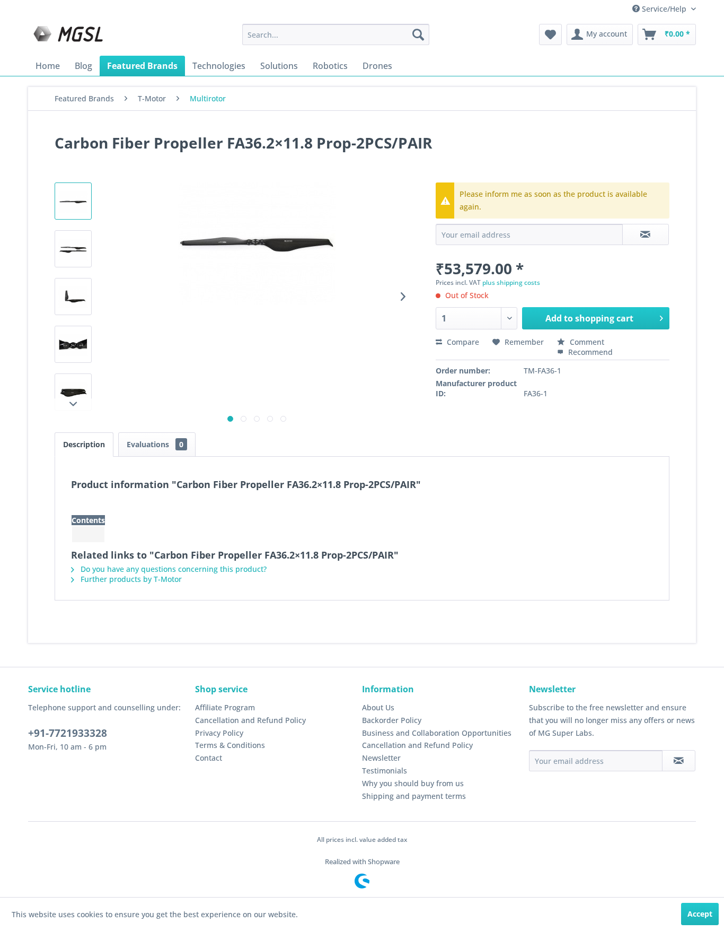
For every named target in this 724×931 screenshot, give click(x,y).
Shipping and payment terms (414, 796)
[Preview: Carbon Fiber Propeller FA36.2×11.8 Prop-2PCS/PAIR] (73, 201)
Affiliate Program (225, 707)
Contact (208, 758)
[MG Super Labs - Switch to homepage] (69, 37)
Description (84, 444)
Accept (699, 914)
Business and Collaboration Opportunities (436, 733)
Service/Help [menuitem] (664, 9)
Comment (586, 342)
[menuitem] (335, 34)
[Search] (418, 34)
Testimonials (384, 770)
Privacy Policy (219, 733)
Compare (462, 342)
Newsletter (381, 758)
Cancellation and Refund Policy (250, 720)
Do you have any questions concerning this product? (172, 569)
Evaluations (155, 444)
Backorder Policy (391, 720)
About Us (378, 707)
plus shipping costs (511, 282)
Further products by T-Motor (130, 579)
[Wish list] (550, 34)
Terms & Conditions (230, 745)
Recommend (589, 352)
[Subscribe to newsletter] (678, 760)
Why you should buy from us (413, 783)
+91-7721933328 (67, 733)
